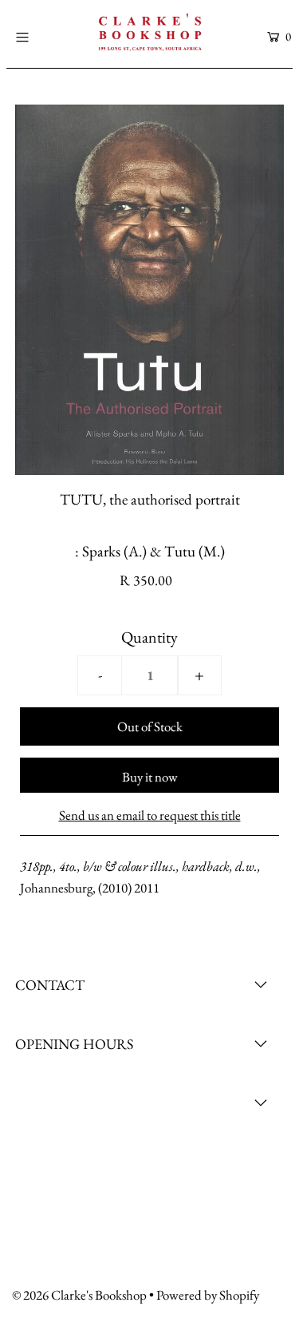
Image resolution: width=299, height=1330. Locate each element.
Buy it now (150, 777)
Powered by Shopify (207, 1295)
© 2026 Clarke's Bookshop (79, 1295)
